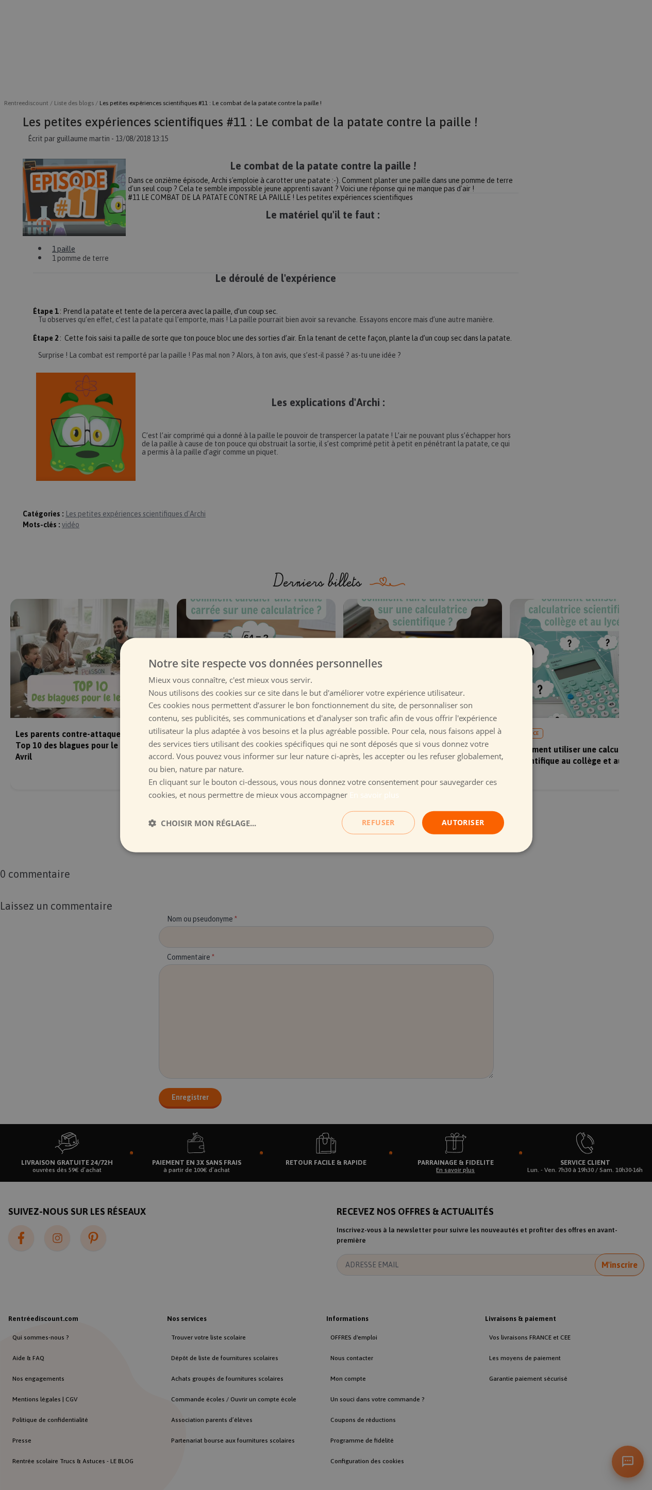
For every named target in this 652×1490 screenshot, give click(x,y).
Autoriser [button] (463, 822)
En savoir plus (374, 794)
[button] (202, 822)
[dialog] (326, 745)
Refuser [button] (378, 822)
